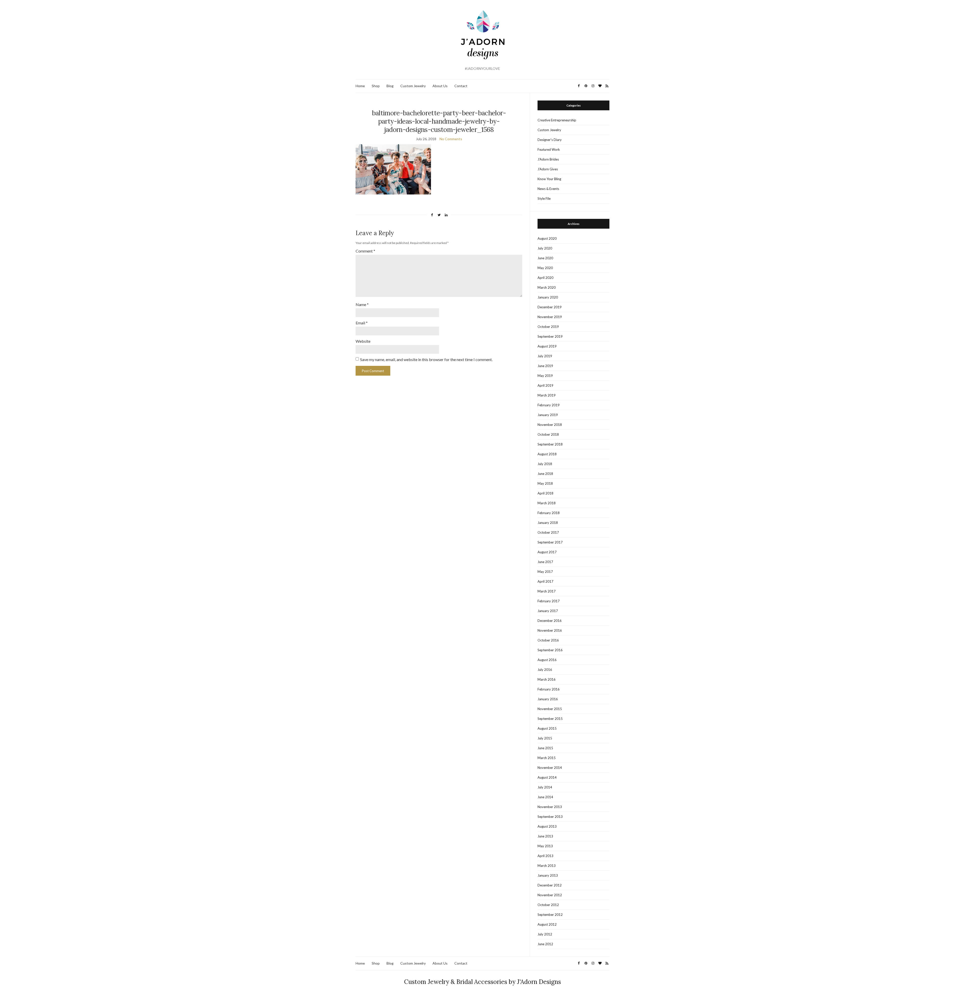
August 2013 (547, 826)
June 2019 (545, 366)
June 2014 (545, 797)
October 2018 (548, 434)
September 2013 (550, 817)
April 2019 (545, 385)
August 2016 (547, 660)
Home (360, 86)
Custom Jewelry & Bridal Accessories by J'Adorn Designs (482, 982)
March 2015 (547, 758)
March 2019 (547, 395)
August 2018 (547, 454)
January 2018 (548, 523)
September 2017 (550, 542)
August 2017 (547, 552)
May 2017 (545, 572)
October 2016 (548, 640)
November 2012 (550, 895)
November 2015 (550, 709)
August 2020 (547, 238)
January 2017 (548, 611)
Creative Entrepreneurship (557, 120)
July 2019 (545, 356)
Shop (376, 86)
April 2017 (545, 581)
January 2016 (548, 699)
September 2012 (550, 915)
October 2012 (548, 905)
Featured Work (549, 149)
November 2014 (550, 768)
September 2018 (550, 444)
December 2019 (550, 307)
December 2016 (550, 621)
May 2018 (545, 483)
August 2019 (547, 346)
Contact (460, 86)
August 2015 (547, 728)
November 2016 (550, 630)
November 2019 (550, 317)
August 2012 (547, 924)
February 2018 (549, 513)
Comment (365, 250)
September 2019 (550, 336)
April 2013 (545, 856)
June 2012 (545, 944)
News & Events (548, 189)
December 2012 (550, 885)
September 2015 (550, 719)
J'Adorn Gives (548, 169)
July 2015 (545, 738)
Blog (390, 86)
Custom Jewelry (413, 86)
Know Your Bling (549, 179)
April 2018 (545, 493)
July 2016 (545, 670)
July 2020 (545, 248)
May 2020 (545, 268)
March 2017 (547, 591)
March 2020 (547, 287)
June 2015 (545, 748)
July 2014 (545, 787)
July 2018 (545, 464)
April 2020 (545, 278)
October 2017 (548, 532)
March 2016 (547, 679)
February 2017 (549, 601)
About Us (440, 86)
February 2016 (549, 689)
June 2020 (545, 258)
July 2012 (545, 934)
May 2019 (545, 376)
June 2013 (545, 836)
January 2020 (548, 297)
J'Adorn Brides (548, 159)
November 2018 (550, 425)
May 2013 (545, 846)
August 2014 (547, 777)
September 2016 (550, 650)
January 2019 (548, 415)
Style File (544, 198)
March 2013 (547, 866)
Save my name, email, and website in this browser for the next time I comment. (426, 359)
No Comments (451, 139)
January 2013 (548, 875)
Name (362, 304)
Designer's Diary (550, 140)
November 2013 (550, 807)
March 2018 (547, 503)
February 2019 (549, 405)
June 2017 (545, 562)
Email (362, 322)
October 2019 (548, 327)
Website (363, 341)
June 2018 (545, 474)
